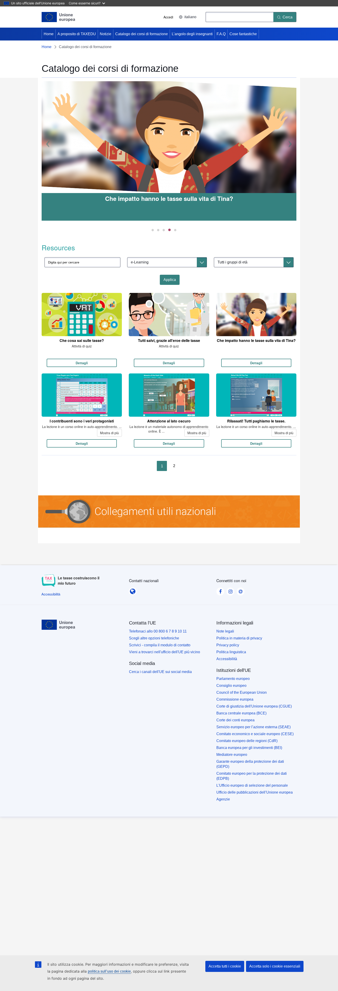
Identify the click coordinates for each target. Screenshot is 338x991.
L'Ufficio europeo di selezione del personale (252, 785)
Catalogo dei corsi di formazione (141, 34)
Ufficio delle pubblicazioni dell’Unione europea (254, 792)
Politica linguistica (231, 652)
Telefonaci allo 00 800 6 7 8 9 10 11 (158, 631)
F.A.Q (221, 34)
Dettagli (82, 363)
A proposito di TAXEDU (76, 34)
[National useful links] (169, 514)
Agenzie (223, 799)
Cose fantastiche (243, 34)
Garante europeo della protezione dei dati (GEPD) (250, 764)
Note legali (225, 631)
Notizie (105, 34)
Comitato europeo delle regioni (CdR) (247, 741)
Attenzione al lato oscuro (169, 421)
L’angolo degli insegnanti (192, 34)
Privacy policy (227, 645)
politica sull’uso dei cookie (109, 971)
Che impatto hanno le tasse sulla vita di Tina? (169, 198)
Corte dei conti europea (235, 720)
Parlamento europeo (233, 679)
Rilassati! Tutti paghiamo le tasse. (256, 421)
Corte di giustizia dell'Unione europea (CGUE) (254, 706)
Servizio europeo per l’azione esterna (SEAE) (253, 727)
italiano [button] (190, 17)
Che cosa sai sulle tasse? (82, 340)
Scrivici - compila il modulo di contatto (159, 645)
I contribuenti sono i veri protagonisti (82, 421)
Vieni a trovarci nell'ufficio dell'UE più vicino (164, 652)
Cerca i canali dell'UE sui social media (160, 672)
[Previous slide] (47, 151)
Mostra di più (109, 432)
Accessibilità (226, 659)
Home (49, 34)
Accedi (168, 17)
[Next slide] (291, 151)
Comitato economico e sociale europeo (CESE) (255, 734)
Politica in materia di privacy (239, 638)
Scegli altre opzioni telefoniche (154, 638)
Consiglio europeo (231, 686)
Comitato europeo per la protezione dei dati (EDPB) (251, 775)
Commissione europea (234, 699)
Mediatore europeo (231, 755)
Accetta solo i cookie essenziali (274, 966)
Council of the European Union (241, 692)
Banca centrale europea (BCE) (241, 713)
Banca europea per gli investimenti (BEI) (249, 748)
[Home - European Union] (58, 17)
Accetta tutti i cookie (225, 966)
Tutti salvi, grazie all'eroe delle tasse (169, 340)
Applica (169, 280)
